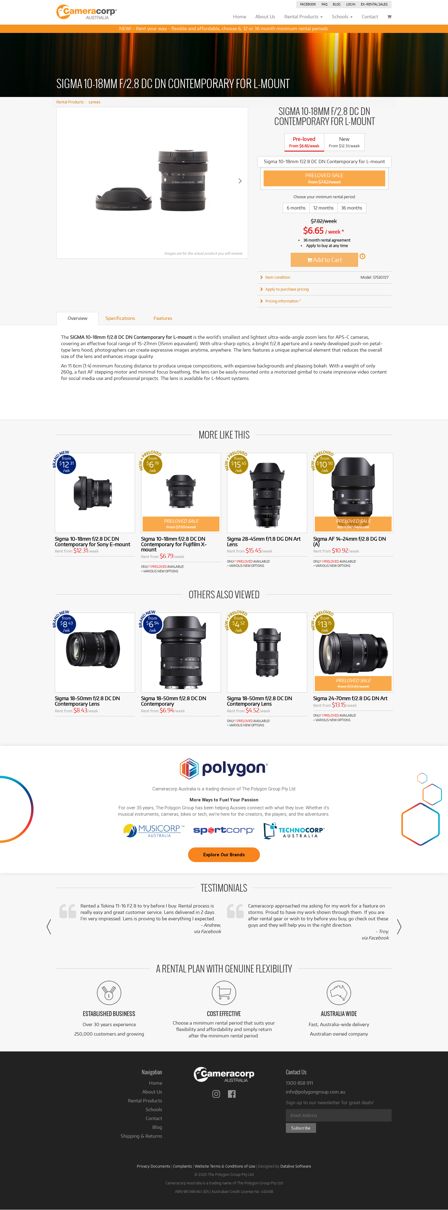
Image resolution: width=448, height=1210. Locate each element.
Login (350, 4)
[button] (48, 926)
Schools (154, 1109)
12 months (323, 207)
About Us (152, 1092)
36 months (351, 207)
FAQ (324, 4)
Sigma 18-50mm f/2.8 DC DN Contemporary (173, 701)
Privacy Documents (153, 1166)
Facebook (308, 4)
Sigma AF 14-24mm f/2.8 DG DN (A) (349, 541)
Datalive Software (295, 1166)
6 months (296, 207)
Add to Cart (327, 259)
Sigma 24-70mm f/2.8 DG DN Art (350, 698)
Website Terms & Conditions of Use (225, 1166)
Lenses (95, 101)
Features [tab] (163, 318)
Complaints (182, 1166)
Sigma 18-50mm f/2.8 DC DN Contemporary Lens (87, 701)
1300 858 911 (299, 1083)
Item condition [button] (277, 277)
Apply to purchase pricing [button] (287, 289)
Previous (64, 180)
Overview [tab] (77, 318)
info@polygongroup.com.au (315, 1092)
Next (240, 180)
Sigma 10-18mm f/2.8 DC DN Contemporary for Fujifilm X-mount (174, 544)
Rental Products (70, 101)
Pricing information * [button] (283, 301)
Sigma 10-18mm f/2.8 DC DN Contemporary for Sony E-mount (92, 541)
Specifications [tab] (120, 318)
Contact (154, 1118)
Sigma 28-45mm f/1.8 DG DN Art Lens (263, 541)
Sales (374, 4)
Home (155, 1083)
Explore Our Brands (224, 854)
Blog (337, 4)
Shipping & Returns (141, 1136)
